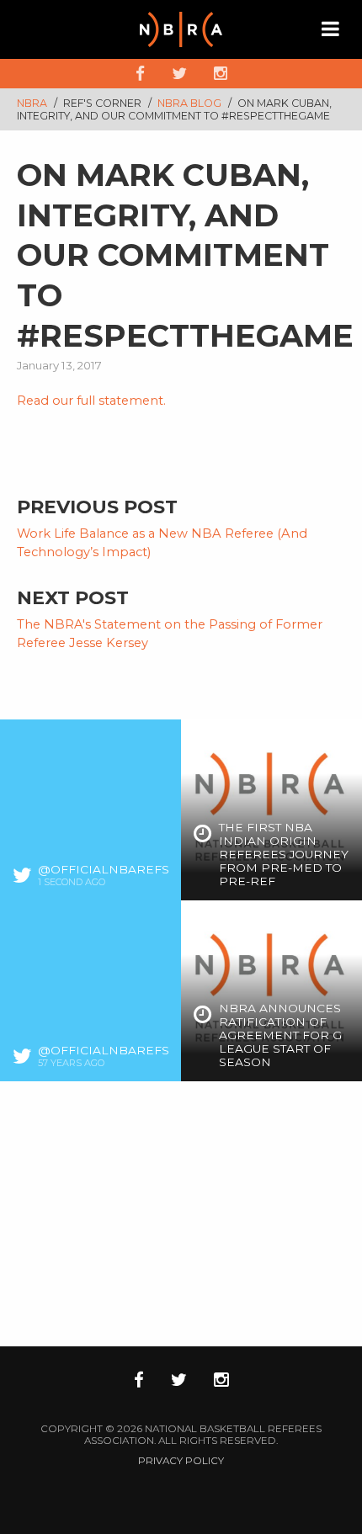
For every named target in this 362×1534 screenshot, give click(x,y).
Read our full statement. (91, 400)
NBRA (32, 103)
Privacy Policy (181, 1461)
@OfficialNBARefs (103, 869)
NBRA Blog (190, 103)
